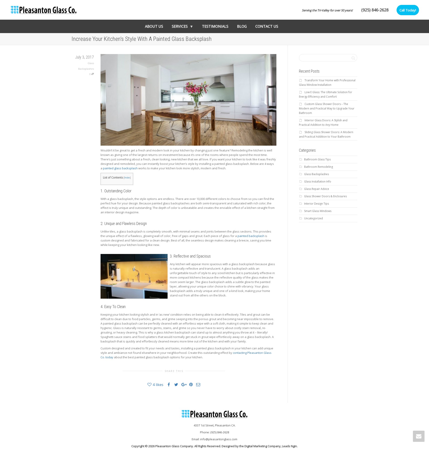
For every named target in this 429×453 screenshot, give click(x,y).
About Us (154, 26)
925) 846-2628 (220, 432)
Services (180, 26)
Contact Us (266, 26)
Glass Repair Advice (316, 189)
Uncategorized (313, 218)
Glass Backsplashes (316, 174)
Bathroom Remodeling (318, 167)
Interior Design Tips (316, 204)
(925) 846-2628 (375, 10)
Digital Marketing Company (262, 446)
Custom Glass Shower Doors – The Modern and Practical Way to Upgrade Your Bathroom (326, 108)
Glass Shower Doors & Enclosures (325, 196)
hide (127, 177)
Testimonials (215, 26)
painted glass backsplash (120, 168)
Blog (242, 26)
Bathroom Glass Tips (317, 159)
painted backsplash (251, 236)
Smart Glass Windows (317, 211)
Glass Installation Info (317, 181)
